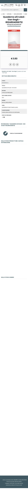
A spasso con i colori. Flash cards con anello (14, 459)
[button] (25, 5)
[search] (25, 9)
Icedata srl (13, 485)
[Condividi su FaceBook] (10, 64)
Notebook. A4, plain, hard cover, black (14, 395)
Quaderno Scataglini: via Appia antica (14, 260)
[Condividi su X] (13, 64)
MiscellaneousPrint (7, 102)
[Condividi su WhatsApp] (17, 64)
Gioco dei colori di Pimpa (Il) (13, 330)
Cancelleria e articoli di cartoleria (11, 112)
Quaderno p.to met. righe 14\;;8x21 (10, 107)
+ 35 (3, 117)
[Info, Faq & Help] (22, 5)
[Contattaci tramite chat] (16, 5)
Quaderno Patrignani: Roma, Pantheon (14, 228)
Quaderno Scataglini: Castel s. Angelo (14, 163)
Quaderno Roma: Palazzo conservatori (14, 196)
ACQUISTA (14, 174)
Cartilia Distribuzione (7, 92)
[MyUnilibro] (19, 5)
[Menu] (2, 5)
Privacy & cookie (19, 485)
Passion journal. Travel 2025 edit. (14, 298)
